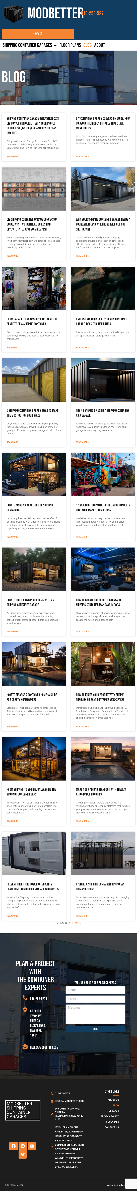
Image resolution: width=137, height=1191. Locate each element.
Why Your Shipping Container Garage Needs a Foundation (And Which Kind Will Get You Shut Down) (103, 224)
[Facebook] (13, 1146)
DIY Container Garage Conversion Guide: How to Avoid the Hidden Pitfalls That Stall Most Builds (103, 123)
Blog (87, 45)
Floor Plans (70, 45)
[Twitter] (23, 1154)
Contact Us (112, 1127)
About (99, 45)
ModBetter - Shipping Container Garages (20, 1110)
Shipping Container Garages (27, 45)
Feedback (113, 1111)
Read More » (13, 156)
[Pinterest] (23, 1146)
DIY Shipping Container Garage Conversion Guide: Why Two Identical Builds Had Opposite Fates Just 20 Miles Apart (32, 224)
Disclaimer (112, 1121)
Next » (76, 923)
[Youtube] (32, 1146)
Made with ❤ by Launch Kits (119, 1185)
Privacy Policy (110, 1116)
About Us (113, 1100)
